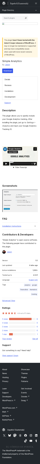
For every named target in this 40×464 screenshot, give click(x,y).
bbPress (6, 416)
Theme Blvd (24, 289)
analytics (27, 285)
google (34, 285)
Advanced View (8, 301)
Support (7, 103)
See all (35, 339)
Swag (24, 400)
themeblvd (33, 289)
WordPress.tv (8, 400)
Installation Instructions (11, 226)
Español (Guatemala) (15, 430)
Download (8, 71)
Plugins (24, 377)
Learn (4, 388)
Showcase (25, 369)
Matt (5, 412)
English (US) (33, 280)
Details (7, 79)
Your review (7, 339)
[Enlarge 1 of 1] (35, 192)
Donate (25, 396)
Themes (24, 373)
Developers (6, 396)
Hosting (5, 377)
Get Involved (26, 388)
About (4, 369)
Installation (9, 91)
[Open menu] (36, 3)
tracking (34, 294)
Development (10, 97)
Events (24, 393)
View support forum (10, 355)
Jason (7, 65)
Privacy (5, 381)
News (4, 373)
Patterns (24, 381)
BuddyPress (8, 420)
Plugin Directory (8, 10)
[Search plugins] (26, 18)
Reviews (8, 85)
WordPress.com (9, 408)
